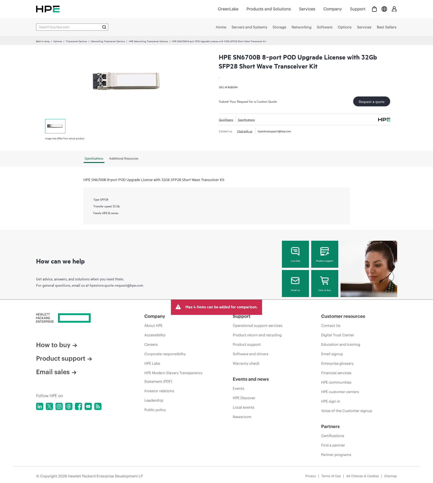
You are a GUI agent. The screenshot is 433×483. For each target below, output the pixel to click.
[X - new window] (49, 406)
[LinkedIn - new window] (39, 406)
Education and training (340, 344)
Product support (324, 260)
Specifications (246, 119)
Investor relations (159, 391)
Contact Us (330, 325)
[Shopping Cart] (374, 8)
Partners (330, 426)
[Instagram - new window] (59, 406)
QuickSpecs (226, 119)
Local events (243, 407)
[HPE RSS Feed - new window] (97, 406)
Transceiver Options (76, 41)
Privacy (310, 476)
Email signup (332, 354)
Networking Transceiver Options (108, 41)
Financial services (336, 373)
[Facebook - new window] (78, 406)
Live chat (295, 260)
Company (332, 8)
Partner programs (336, 454)
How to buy (324, 290)
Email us (295, 290)
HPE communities (336, 382)
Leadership (153, 400)
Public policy (155, 409)
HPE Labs (152, 363)
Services (307, 8)
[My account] (394, 8)
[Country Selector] (384, 8)
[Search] (104, 27)
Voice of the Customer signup (346, 410)
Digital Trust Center (337, 335)
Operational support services (257, 325)
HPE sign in (330, 401)
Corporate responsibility (165, 354)
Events (238, 388)
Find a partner (333, 445)
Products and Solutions (268, 8)
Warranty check (246, 363)
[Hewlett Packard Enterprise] (48, 8)
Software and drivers (250, 354)
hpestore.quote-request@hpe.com (116, 285)
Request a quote (372, 101)
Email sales (53, 372)
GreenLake (228, 8)
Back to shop (43, 41)
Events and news (251, 379)
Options (57, 41)
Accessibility (155, 335)
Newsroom (242, 416)
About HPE (153, 325)
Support (357, 8)
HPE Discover (244, 398)
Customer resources (343, 316)
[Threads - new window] (68, 406)
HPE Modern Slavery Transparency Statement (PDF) (173, 377)
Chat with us (244, 131)
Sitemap (390, 476)
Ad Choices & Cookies (362, 476)
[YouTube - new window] (88, 406)
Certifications (332, 435)
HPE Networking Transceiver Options (148, 41)
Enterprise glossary (337, 363)
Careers (151, 344)
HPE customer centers (340, 391)
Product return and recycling (257, 335)
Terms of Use (331, 476)
